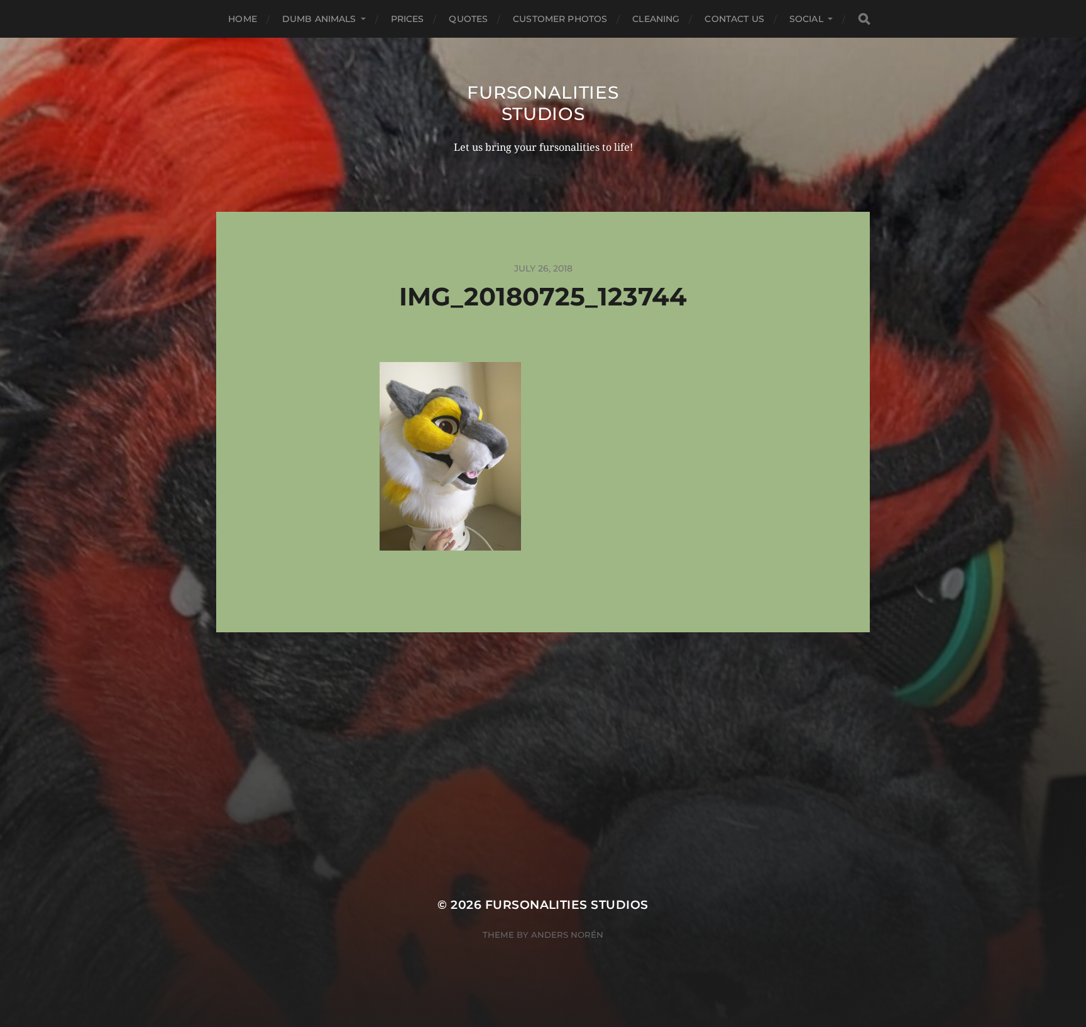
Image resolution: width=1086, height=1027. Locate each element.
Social (806, 19)
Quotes (468, 19)
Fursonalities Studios (542, 103)
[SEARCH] (864, 19)
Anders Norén (567, 935)
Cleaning (655, 19)
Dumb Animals (319, 19)
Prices (407, 19)
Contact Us (734, 19)
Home (242, 19)
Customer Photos (560, 19)
